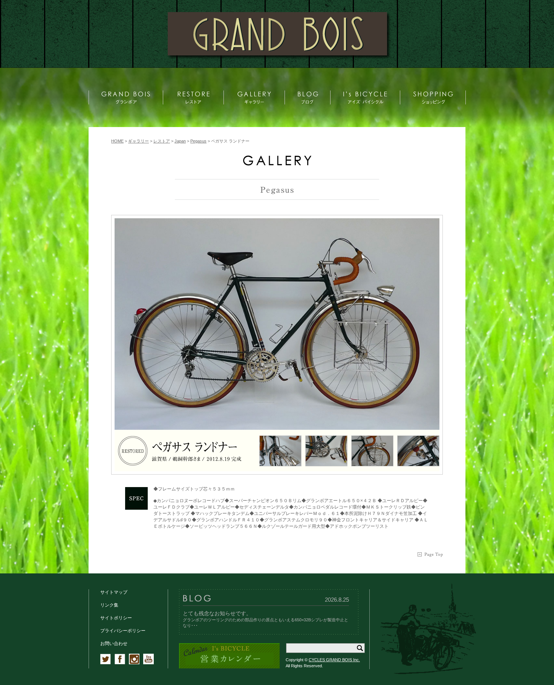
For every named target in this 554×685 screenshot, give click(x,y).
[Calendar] (229, 667)
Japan (180, 141)
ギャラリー (138, 141)
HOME (117, 141)
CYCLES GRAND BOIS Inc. (334, 659)
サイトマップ (113, 592)
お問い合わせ (113, 643)
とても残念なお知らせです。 (217, 613)
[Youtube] (148, 662)
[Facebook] (120, 662)
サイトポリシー (116, 618)
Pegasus (198, 141)
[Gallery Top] (277, 164)
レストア (161, 141)
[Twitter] (105, 662)
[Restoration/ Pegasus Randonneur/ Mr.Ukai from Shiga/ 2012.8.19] (277, 324)
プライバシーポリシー (122, 630)
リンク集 (109, 605)
